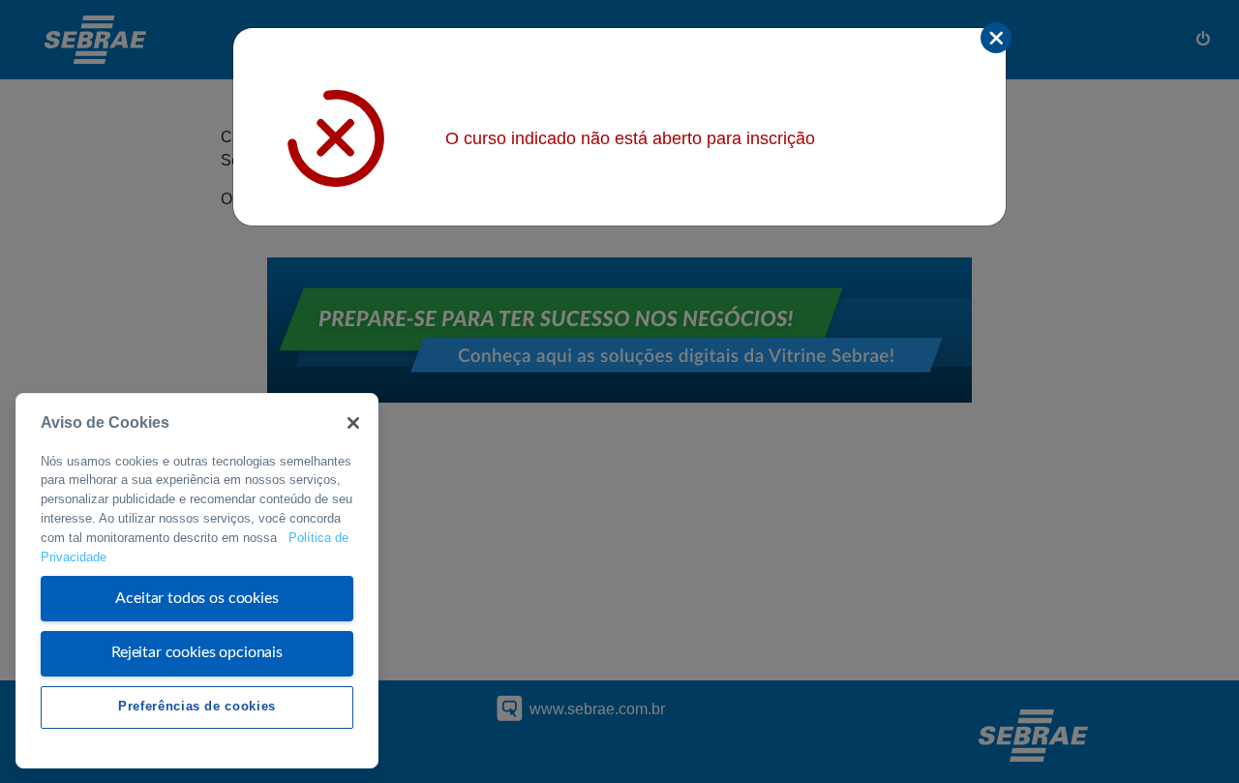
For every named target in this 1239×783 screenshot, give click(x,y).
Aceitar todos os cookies (196, 598)
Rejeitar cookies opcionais (197, 652)
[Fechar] (353, 423)
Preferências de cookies (197, 706)
